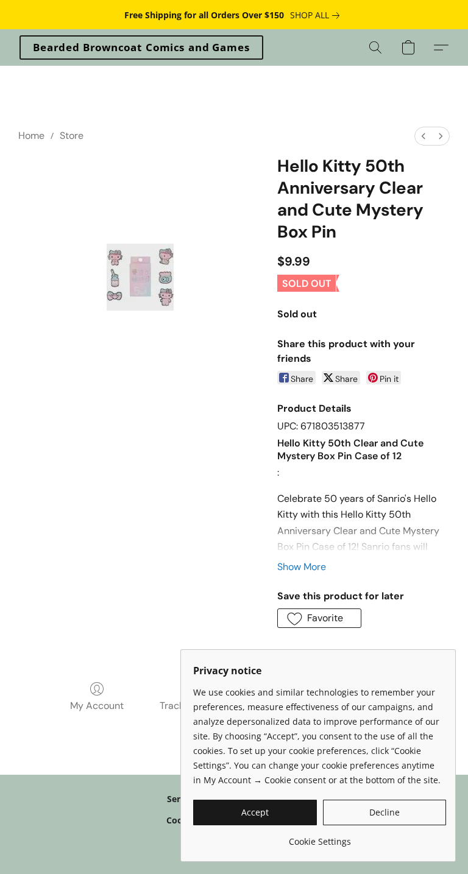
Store (71, 135)
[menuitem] (423, 136)
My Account (97, 705)
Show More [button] (301, 566)
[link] (317, 15)
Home (31, 135)
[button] (141, 47)
